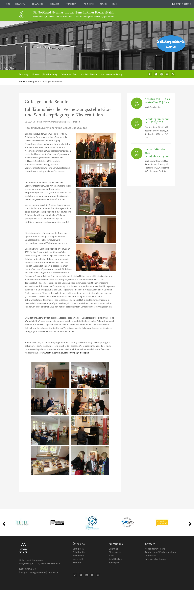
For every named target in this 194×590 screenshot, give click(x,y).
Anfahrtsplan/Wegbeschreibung (160, 552)
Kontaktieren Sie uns (155, 548)
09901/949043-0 (28, 568)
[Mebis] (150, 74)
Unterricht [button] (71, 4)
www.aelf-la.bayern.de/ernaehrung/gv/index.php (65, 352)
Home (7, 4)
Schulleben (78, 555)
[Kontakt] (167, 74)
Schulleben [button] (55, 4)
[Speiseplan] (156, 74)
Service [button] (115, 4)
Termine (103, 4)
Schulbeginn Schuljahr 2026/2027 (157, 120)
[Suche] (173, 74)
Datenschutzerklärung (156, 558)
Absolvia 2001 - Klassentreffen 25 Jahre (158, 100)
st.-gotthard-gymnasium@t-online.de (39, 572)
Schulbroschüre (68, 74)
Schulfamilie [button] (37, 4)
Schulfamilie (79, 552)
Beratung (23, 74)
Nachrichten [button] (88, 4)
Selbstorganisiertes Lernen (171, 43)
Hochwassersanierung (111, 74)
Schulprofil (78, 548)
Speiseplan (114, 562)
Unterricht (78, 558)
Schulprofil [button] (20, 4)
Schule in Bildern (89, 74)
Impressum (150, 555)
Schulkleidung (115, 558)
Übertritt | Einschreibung (44, 74)
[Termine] (161, 74)
